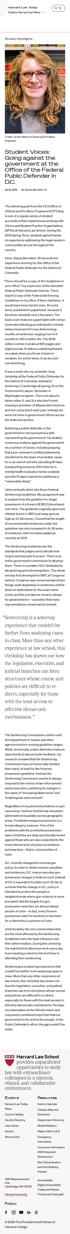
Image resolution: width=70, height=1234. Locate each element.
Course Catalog (14, 1114)
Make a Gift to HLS (49, 1131)
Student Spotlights (18, 39)
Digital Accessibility (49, 1185)
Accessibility (45, 1180)
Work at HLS (12, 1137)
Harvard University (16, 1194)
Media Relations (47, 1125)
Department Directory (51, 1120)
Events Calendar (47, 1104)
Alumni (9, 1131)
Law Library (12, 1125)
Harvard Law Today (22, 7)
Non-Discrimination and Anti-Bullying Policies (49, 1167)
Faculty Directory (15, 1120)
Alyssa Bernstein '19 (36, 189)
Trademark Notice (48, 1189)
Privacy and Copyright (51, 1194)
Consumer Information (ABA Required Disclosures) (51, 1152)
